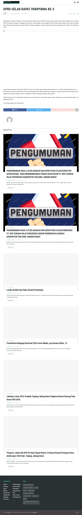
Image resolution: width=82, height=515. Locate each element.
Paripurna (6, 499)
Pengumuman (16, 490)
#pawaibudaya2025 (28, 487)
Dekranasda (6, 492)
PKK (14, 492)
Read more (10, 187)
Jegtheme (35, 512)
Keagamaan (6, 495)
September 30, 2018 (15, 13)
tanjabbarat (35, 496)
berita (5, 488)
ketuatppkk (31, 490)
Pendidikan (16, 488)
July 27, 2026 (16, 293)
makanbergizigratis (28, 493)
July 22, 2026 (16, 346)
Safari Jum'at (16, 495)
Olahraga (5, 497)
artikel (5, 484)
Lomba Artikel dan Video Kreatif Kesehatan (25, 290)
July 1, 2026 (15, 402)
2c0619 (9, 180)
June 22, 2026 (16, 459)
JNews (8, 512)
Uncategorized (10, 227)
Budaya (5, 490)
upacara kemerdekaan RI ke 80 (31, 502)
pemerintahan (16, 486)
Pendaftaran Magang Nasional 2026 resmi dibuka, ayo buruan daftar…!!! (37, 343)
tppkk (25, 498)
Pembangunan (16, 484)
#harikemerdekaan (28, 484)
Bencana (5, 486)
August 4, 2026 (16, 180)
